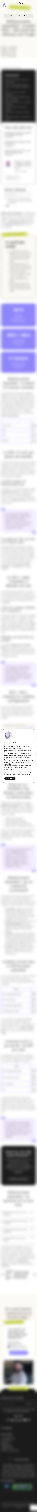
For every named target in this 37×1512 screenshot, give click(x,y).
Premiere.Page (12, 15)
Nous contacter (27, 3)
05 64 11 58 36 (20, 3)
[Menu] (34, 3)
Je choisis (9, 778)
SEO (26, 15)
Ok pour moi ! (10, 774)
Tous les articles (20, 15)
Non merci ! (24, 774)
